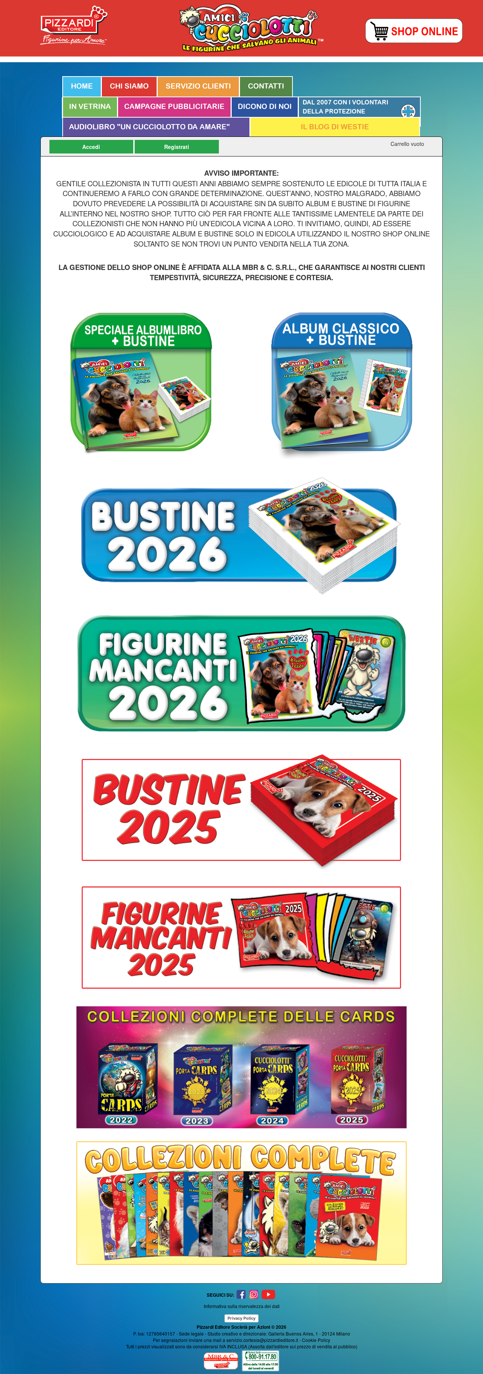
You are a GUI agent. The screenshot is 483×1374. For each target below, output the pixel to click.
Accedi (91, 146)
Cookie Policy (316, 1340)
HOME (82, 86)
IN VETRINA (90, 106)
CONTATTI (266, 86)
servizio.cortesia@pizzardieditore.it (262, 1340)
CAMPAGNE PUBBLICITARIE (174, 106)
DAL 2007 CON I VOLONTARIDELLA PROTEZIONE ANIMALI (345, 112)
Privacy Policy (241, 1318)
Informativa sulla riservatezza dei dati (242, 1306)
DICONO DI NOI (265, 106)
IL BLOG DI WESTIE (335, 127)
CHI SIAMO (129, 86)
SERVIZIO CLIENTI (198, 86)
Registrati (176, 146)
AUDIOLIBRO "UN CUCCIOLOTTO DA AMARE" (149, 127)
